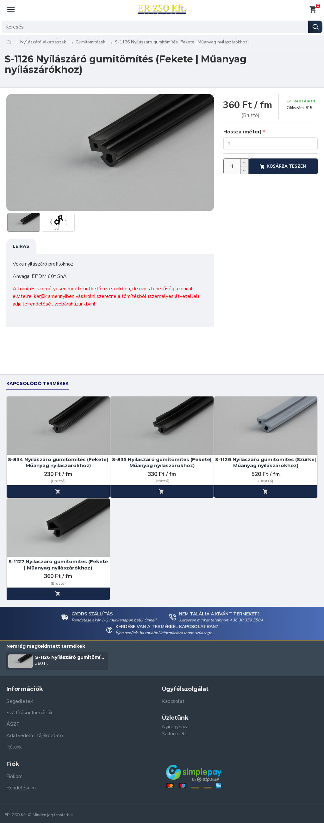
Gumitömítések (90, 42)
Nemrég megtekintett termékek (45, 646)
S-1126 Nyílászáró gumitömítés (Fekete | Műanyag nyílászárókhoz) (70, 657)
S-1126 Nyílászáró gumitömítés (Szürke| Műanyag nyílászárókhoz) (265, 462)
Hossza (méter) (242, 131)
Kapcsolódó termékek (37, 383)
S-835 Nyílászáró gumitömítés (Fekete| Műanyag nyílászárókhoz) (162, 462)
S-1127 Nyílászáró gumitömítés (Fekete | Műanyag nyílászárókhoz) (58, 564)
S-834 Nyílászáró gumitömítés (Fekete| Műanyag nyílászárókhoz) (58, 462)
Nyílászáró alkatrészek (43, 42)
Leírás (21, 246)
